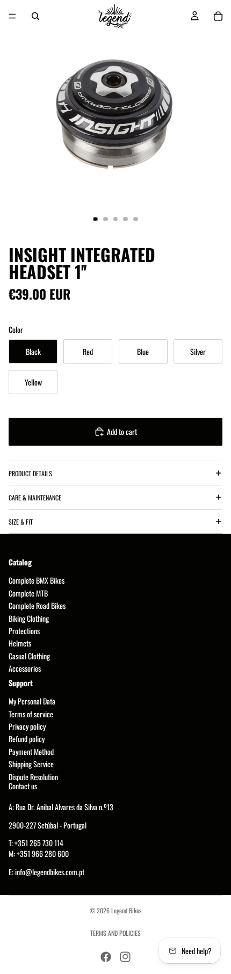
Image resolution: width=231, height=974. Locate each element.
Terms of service (31, 713)
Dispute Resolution (33, 776)
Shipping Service (31, 764)
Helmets (20, 643)
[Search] (35, 16)
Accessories (25, 668)
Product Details (30, 473)
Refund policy (27, 739)
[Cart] (218, 16)
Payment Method (31, 751)
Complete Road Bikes (37, 606)
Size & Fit (21, 521)
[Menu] (12, 16)
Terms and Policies (115, 932)
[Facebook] (105, 956)
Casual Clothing (29, 656)
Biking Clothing (29, 618)
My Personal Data (32, 701)
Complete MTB (28, 593)
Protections (24, 630)
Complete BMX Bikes (36, 580)
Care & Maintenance (35, 497)
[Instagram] (125, 956)
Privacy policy (27, 726)
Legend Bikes (126, 910)
